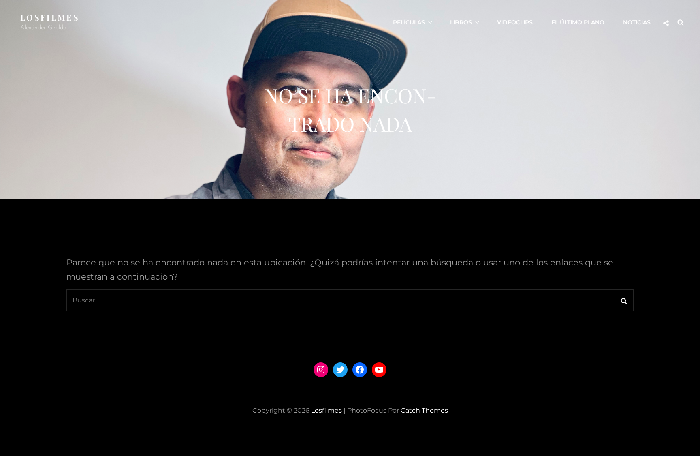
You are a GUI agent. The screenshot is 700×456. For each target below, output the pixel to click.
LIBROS (461, 22)
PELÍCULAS (409, 22)
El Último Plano (577, 22)
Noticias (637, 22)
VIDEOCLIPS (515, 22)
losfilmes (49, 17)
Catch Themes (424, 410)
